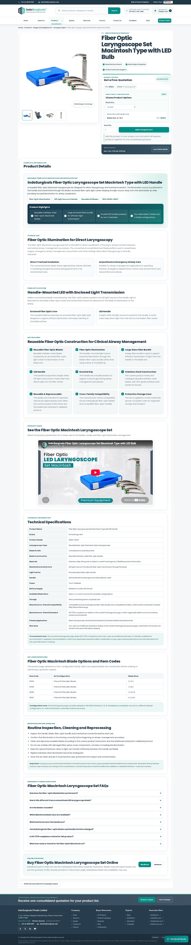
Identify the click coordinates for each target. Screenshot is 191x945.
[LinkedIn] (30, 929)
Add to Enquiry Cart (144, 130)
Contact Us (117, 20)
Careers (102, 20)
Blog (148, 20)
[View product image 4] (61, 115)
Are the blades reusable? (41, 807)
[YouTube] (35, 929)
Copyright (130, 924)
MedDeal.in (156, 915)
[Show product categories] (62, 20)
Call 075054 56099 (160, 149)
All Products (102, 915)
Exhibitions (131, 918)
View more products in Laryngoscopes (39, 884)
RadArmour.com (157, 924)
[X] (25, 929)
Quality (71, 20)
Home (26, 20)
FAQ (99, 924)
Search (114, 11)
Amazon (158, 864)
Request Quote (164, 20)
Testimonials (102, 927)
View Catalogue (164, 900)
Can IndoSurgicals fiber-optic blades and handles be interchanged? (62, 829)
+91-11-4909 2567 (27, 924)
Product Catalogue (104, 918)
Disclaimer (131, 921)
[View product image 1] (27, 115)
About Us (41, 20)
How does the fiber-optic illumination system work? (54, 793)
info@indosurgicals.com (49, 924)
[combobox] (82, 10)
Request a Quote (147, 900)
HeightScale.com (158, 921)
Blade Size (110, 103)
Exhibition (132, 20)
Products (54, 20)
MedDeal (145, 864)
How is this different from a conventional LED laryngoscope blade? (60, 800)
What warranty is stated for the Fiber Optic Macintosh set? (57, 843)
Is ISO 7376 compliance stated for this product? (52, 836)
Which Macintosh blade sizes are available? (50, 815)
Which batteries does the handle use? (47, 822)
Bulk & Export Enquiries (140, 2)
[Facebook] (20, 929)
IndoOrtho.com (157, 918)
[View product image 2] (38, 115)
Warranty (86, 20)
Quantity (107, 125)
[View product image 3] (50, 115)
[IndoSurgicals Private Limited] (32, 11)
